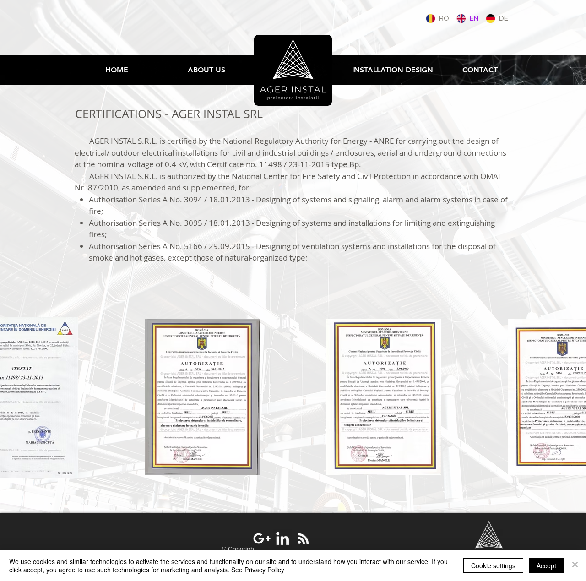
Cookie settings (493, 565)
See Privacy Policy (257, 569)
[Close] (575, 565)
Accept (546, 565)
